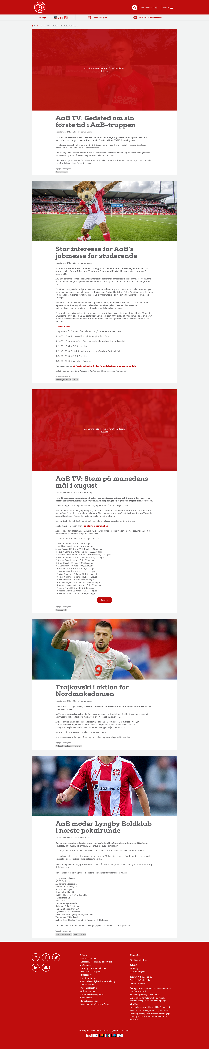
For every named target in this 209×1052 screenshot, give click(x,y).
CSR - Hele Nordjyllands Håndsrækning (97, 981)
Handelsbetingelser (89, 1000)
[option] (53, 17)
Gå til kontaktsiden (138, 960)
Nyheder (38, 26)
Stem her (104, 600)
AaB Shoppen (86, 965)
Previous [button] (73, 17)
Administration (87, 984)
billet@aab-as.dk (162, 1007)
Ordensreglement (88, 991)
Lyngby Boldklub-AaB (63, 934)
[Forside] (33, 26)
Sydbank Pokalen (79, 934)
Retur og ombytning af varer (93, 968)
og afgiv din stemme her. (96, 525)
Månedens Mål (61, 610)
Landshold (77, 746)
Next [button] (34, 17)
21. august (43, 18)
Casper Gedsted (61, 172)
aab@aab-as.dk (143, 980)
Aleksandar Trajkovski (64, 746)
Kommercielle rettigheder (92, 994)
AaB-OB (75, 380)
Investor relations (88, 978)
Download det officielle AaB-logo (95, 1004)
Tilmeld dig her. (63, 326)
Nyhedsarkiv (85, 974)
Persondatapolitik (88, 987)
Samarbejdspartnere (63, 380)
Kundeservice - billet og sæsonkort (96, 961)
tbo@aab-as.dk (162, 1010)
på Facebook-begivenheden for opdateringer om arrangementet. (104, 366)
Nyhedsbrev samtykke (90, 971)
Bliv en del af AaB (88, 958)
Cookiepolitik (86, 997)
